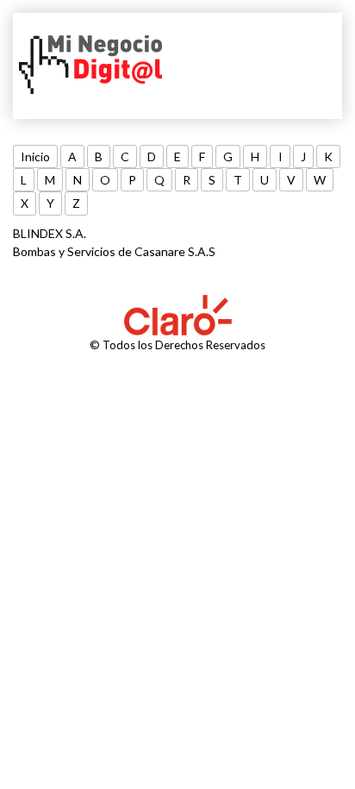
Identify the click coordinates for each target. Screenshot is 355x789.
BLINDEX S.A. (49, 233)
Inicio (35, 156)
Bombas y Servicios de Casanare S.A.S (114, 251)
